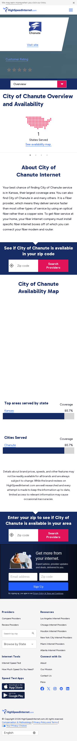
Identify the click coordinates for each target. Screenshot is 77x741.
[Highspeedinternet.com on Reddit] (61, 689)
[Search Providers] (32, 633)
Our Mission (46, 669)
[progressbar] (38, 416)
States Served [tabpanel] (38, 138)
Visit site (32, 45)
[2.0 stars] (14, 70)
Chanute (10, 445)
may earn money (14, 2)
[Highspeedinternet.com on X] (48, 689)
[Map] (38, 348)
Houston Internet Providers (53, 631)
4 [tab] (47, 155)
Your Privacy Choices (16, 725)
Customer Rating (17, 59)
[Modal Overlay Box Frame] (38, 571)
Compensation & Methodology (17, 722)
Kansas (9, 410)
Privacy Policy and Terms (45, 722)
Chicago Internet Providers (53, 625)
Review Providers (10, 625)
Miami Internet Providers (52, 644)
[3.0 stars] (19, 70)
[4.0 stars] (24, 70)
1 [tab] (30, 155)
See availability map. (38, 144)
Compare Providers (11, 618)
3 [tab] (41, 155)
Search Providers (53, 265)
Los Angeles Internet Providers (55, 618)
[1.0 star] (9, 70)
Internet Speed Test (11, 663)
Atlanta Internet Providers (52, 650)
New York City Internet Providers (56, 637)
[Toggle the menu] (70, 10)
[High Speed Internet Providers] (19, 10)
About (43, 663)
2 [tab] (36, 155)
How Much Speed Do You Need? (18, 669)
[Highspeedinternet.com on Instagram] (55, 689)
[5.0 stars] (30, 70)
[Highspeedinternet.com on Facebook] (42, 689)
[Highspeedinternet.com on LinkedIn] (68, 689)
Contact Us (45, 675)
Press (42, 682)
